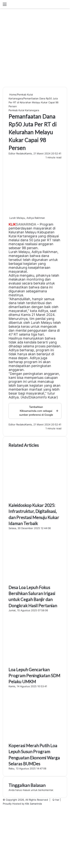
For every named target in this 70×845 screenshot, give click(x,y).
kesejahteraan (39, 268)
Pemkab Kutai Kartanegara (24, 110)
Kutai (12, 236)
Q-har (55, 799)
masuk (26, 789)
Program (46, 224)
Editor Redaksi (17, 153)
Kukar (52, 397)
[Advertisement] (35, 49)
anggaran (45, 244)
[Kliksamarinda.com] (21, 4)
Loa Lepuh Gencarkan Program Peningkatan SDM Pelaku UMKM (34, 675)
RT (49, 240)
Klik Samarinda (33, 803)
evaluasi (15, 283)
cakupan (51, 378)
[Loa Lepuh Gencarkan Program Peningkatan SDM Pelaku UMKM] (35, 664)
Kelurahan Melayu (22, 232)
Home (12, 94)
